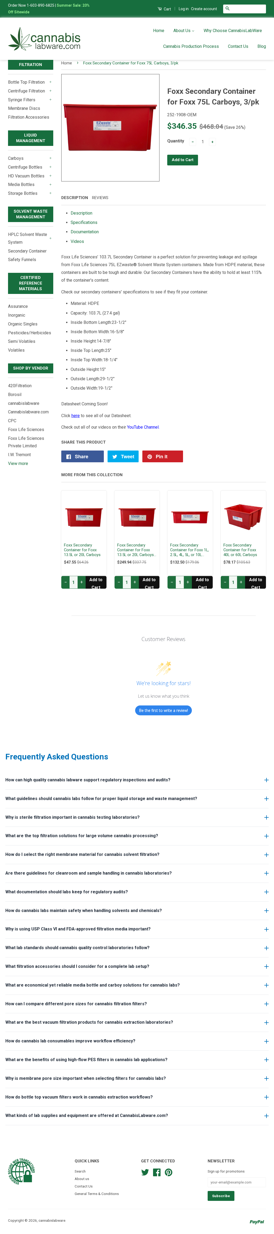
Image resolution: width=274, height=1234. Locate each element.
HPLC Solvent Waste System (27, 238)
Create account (204, 9)
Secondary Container (27, 251)
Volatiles (16, 350)
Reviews (100, 197)
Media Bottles (21, 184)
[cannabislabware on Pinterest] (169, 1172)
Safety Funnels (22, 259)
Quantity (175, 140)
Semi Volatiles (21, 341)
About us (82, 1179)
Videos (77, 241)
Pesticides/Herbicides (29, 332)
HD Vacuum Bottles (26, 175)
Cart (167, 9)
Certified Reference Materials (30, 283)
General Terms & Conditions (97, 1194)
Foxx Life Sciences (26, 429)
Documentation (85, 231)
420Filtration (20, 385)
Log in (184, 9)
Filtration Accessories (28, 117)
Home (158, 30)
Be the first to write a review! (163, 710)
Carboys (16, 158)
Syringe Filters (21, 99)
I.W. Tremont (19, 454)
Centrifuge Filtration (26, 91)
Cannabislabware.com (28, 411)
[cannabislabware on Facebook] (157, 1172)
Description (74, 197)
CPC (12, 420)
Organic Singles (22, 324)
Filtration (30, 64)
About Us (182, 30)
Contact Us (238, 46)
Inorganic (16, 315)
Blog (261, 46)
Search (80, 1171)
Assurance (18, 306)
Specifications (84, 222)
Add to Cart (95, 583)
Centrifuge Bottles (25, 167)
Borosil (14, 394)
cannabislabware (23, 403)
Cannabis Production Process (191, 46)
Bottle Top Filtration (26, 82)
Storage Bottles (22, 193)
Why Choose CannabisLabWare (233, 30)
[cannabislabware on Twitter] (145, 1172)
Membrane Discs (24, 108)
